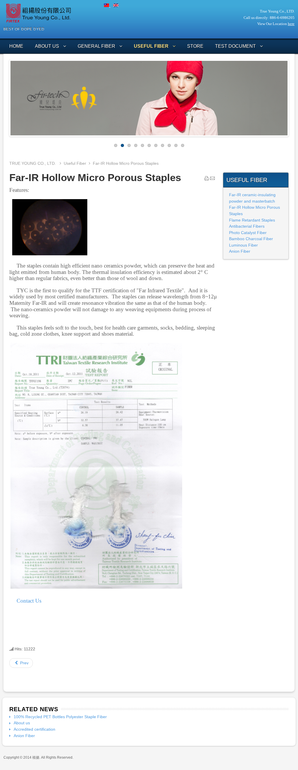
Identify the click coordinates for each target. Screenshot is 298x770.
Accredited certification (34, 729)
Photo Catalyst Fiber (248, 232)
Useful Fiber (75, 163)
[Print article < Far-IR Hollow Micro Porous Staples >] (206, 180)
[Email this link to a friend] (212, 180)
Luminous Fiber (243, 245)
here (291, 24)
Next (292, 96)
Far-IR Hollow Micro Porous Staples (95, 177)
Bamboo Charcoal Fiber (251, 238)
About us (22, 723)
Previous (6, 96)
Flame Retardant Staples (252, 220)
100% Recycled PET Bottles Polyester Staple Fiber (60, 716)
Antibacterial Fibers (247, 226)
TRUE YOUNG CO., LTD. (33, 163)
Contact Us (29, 601)
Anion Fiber (239, 251)
